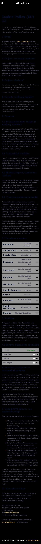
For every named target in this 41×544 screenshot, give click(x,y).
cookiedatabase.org (8, 522)
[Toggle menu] (2, 3)
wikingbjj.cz (22, 3)
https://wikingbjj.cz (23, 41)
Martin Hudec (33, 540)
